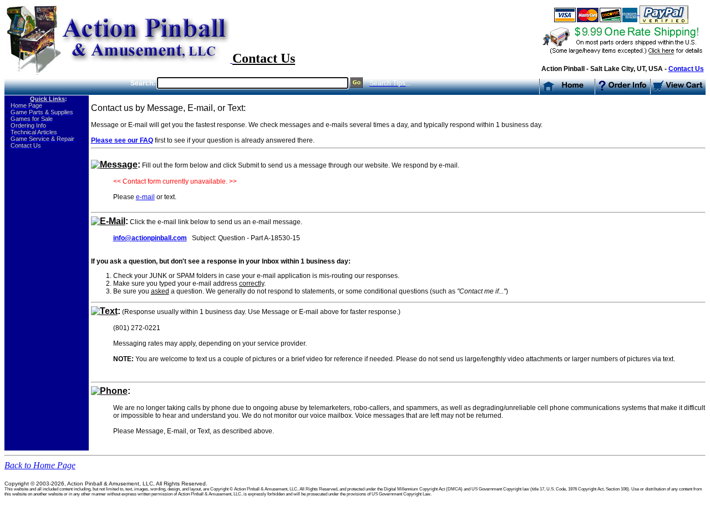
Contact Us (686, 69)
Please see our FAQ (122, 140)
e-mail (145, 197)
